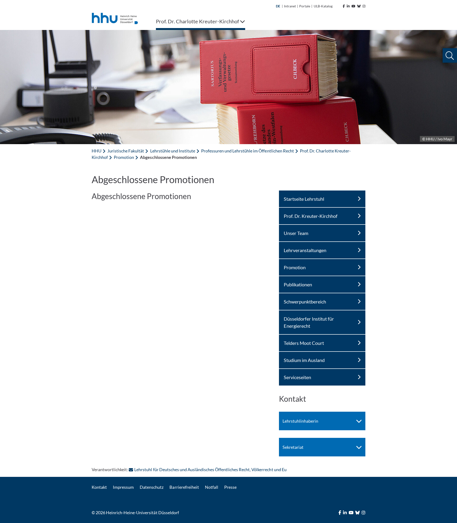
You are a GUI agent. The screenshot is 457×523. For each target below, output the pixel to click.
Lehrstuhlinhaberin (300, 421)
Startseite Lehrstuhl (304, 199)
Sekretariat (293, 447)
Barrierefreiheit (184, 487)
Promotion (124, 157)
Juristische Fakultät (125, 150)
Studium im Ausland (304, 360)
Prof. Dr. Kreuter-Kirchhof (311, 216)
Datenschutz (152, 487)
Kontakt (99, 487)
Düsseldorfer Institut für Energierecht (309, 322)
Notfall (211, 487)
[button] (449, 55)
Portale (304, 6)
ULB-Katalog (323, 6)
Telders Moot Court (304, 343)
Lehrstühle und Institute (172, 150)
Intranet (290, 6)
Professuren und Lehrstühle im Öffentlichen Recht (247, 150)
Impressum (123, 487)
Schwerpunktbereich (305, 301)
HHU (96, 150)
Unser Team (296, 233)
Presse (230, 487)
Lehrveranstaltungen (305, 250)
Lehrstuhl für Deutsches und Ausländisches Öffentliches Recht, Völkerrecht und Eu (210, 469)
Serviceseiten (297, 377)
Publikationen (298, 284)
